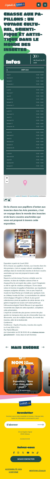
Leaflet (18, 196)
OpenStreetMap (33, 196)
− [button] (7, 181)
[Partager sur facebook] (13, 199)
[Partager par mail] (10, 199)
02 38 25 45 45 (25, 439)
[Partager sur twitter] (16, 199)
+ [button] (7, 177)
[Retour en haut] (45, 474)
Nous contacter (25, 459)
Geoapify (24, 196)
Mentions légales (37, 471)
